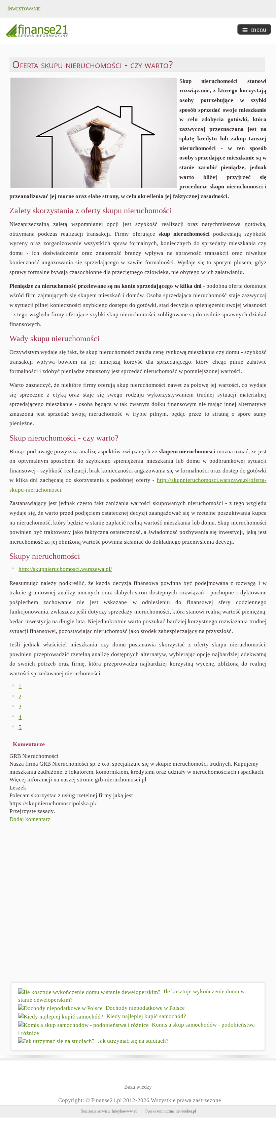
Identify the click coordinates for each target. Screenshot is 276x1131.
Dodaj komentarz (29, 819)
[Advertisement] (138, 904)
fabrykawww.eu (124, 1111)
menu (258, 29)
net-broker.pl (186, 1111)
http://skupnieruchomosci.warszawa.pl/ (65, 569)
